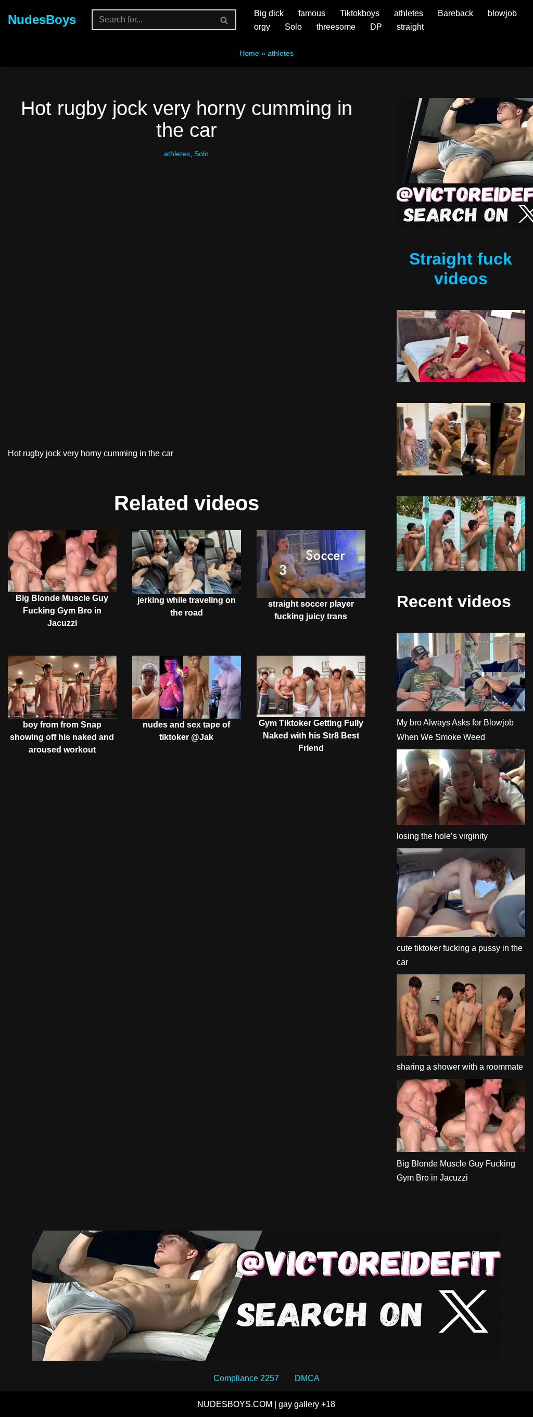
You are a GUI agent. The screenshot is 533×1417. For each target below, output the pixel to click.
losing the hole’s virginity (442, 836)
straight (410, 26)
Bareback (455, 13)
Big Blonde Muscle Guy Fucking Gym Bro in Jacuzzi (62, 611)
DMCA (307, 1378)
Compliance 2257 (246, 1378)
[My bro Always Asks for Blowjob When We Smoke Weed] (461, 674)
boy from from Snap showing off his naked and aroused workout (62, 737)
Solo (293, 26)
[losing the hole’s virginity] (461, 789)
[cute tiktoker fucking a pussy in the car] (461, 894)
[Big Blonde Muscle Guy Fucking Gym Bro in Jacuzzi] (461, 1117)
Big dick (269, 13)
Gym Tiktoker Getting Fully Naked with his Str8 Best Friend (311, 736)
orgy (262, 26)
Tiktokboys (359, 13)
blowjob (502, 13)
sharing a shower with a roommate (460, 1066)
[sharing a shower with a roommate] (461, 1017)
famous (311, 13)
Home (249, 53)
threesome (336, 26)
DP (376, 26)
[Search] (224, 19)
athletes (408, 13)
